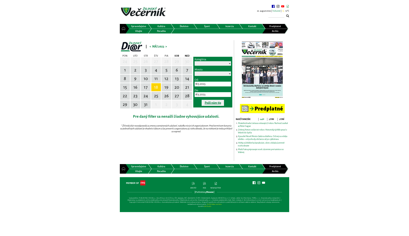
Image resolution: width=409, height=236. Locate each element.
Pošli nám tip (213, 102)
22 (125, 95)
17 (146, 87)
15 (125, 87)
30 (187, 61)
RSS (204, 188)
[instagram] (278, 6)
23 (135, 95)
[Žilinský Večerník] (144, 11)
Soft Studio (207, 206)
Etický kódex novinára (214, 204)
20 (176, 87)
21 (187, 87)
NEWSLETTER (215, 188)
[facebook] (273, 6)
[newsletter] (287, 6)
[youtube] (282, 6)
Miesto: (199, 69)
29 (177, 61)
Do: (196, 90)
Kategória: (200, 59)
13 (177, 78)
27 (156, 61)
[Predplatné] (262, 105)
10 (146, 78)
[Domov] (123, 28)
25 (135, 61)
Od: (197, 79)
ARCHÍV (193, 188)
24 (125, 61)
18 (156, 87)
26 (145, 61)
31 (146, 104)
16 (135, 87)
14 (187, 78)
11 (156, 78)
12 (166, 78)
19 (166, 87)
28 (166, 61)
